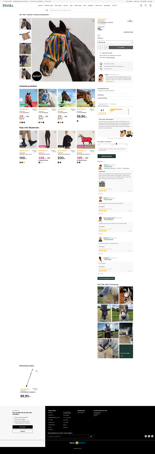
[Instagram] (146, 436)
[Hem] (20, 5)
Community (113, 104)
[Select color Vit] (43, 162)
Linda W (105, 258)
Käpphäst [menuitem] (90, 5)
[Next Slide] (92, 49)
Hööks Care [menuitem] (98, 5)
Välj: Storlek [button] (101, 42)
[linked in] (152, 436)
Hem (20, 14)
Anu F (105, 198)
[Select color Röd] (77, 162)
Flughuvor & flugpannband (41, 14)
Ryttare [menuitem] (66, 5)
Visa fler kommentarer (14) (106, 278)
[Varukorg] (150, 5)
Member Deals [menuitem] (49, 5)
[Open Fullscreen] (92, 79)
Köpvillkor (50, 412)
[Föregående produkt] (21, 100)
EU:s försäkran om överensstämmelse (67, 413)
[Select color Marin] (79, 162)
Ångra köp (65, 427)
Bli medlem (23, 427)
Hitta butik (142, 1)
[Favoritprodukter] (146, 5)
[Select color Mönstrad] (99, 35)
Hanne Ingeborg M (108, 218)
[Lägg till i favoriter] (93, 20)
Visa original (102, 206)
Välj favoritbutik (110, 57)
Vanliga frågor (66, 415)
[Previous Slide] (33, 49)
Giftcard (65, 424)
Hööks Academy (81, 412)
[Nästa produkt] (93, 100)
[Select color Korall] (20, 122)
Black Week (65, 420)
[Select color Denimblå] (24, 122)
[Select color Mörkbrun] (77, 121)
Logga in (135, 1)
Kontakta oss (51, 415)
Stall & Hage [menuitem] (77, 5)
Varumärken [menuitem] (107, 5)
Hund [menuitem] (84, 5)
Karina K (105, 238)
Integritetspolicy (51, 424)
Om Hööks (50, 419)
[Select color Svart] (22, 122)
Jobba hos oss (51, 422)
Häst (24, 14)
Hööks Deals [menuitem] (58, 5)
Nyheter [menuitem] (40, 5)
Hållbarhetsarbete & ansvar (54, 417)
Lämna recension (106, 156)
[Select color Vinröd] (22, 162)
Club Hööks (65, 422)
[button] (25, 24)
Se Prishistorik (128, 32)
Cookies (50, 427)
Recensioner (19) (103, 104)
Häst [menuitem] (71, 5)
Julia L (106, 74)
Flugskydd (29, 14)
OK (91, 436)
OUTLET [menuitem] (114, 5)
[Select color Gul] (24, 162)
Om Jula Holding (67, 417)
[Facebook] (149, 436)
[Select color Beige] (41, 162)
